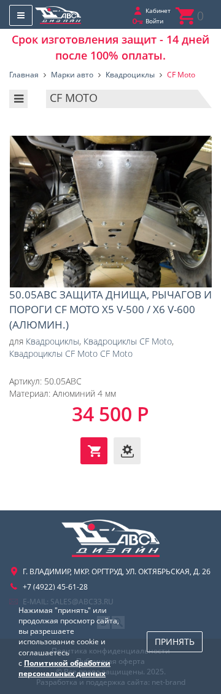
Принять (175, 641)
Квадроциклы (52, 341)
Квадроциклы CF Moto (127, 341)
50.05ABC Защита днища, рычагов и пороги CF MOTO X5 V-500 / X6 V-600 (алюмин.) (110, 212)
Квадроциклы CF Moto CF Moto (71, 353)
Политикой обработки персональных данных (64, 668)
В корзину (93, 450)
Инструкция (127, 450)
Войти (154, 21)
